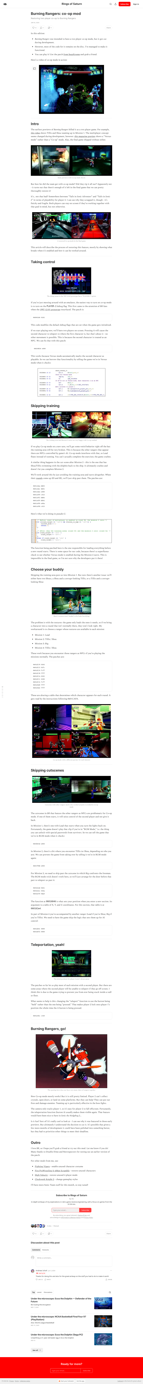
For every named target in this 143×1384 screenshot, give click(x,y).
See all (35, 1350)
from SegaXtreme (71, 54)
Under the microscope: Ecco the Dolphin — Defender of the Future (61, 1300)
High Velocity (41, 1175)
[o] (71, 89)
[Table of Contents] (2, 692)
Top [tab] (33, 1292)
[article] (71, 1304)
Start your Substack (67, 1381)
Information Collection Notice (71, 1218)
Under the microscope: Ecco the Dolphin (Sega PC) (57, 1334)
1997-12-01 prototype (50, 309)
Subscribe (124, 4)
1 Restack (56, 1226)
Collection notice (25, 1381)
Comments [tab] (36, 1250)
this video (35, 133)
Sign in (136, 4)
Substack (120, 1381)
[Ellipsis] (111, 1270)
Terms (17, 1381)
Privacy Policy (88, 1218)
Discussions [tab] (48, 1292)
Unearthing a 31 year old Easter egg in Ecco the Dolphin (52, 1338)
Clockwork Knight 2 (44, 1179)
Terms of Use (82, 1215)
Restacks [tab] (45, 1250)
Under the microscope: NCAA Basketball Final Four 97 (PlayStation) (58, 1318)
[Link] (27, 124)
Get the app (80, 1381)
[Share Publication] (115, 4)
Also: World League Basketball (42, 1323)
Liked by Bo (41, 1273)
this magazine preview (84, 136)
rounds (39, 478)
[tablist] (40, 1250)
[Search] (110, 4)
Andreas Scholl (41, 1270)
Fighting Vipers (42, 1166)
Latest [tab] (39, 1292)
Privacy (11, 1381)
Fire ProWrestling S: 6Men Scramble (52, 1170)
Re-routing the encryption (41, 1304)
